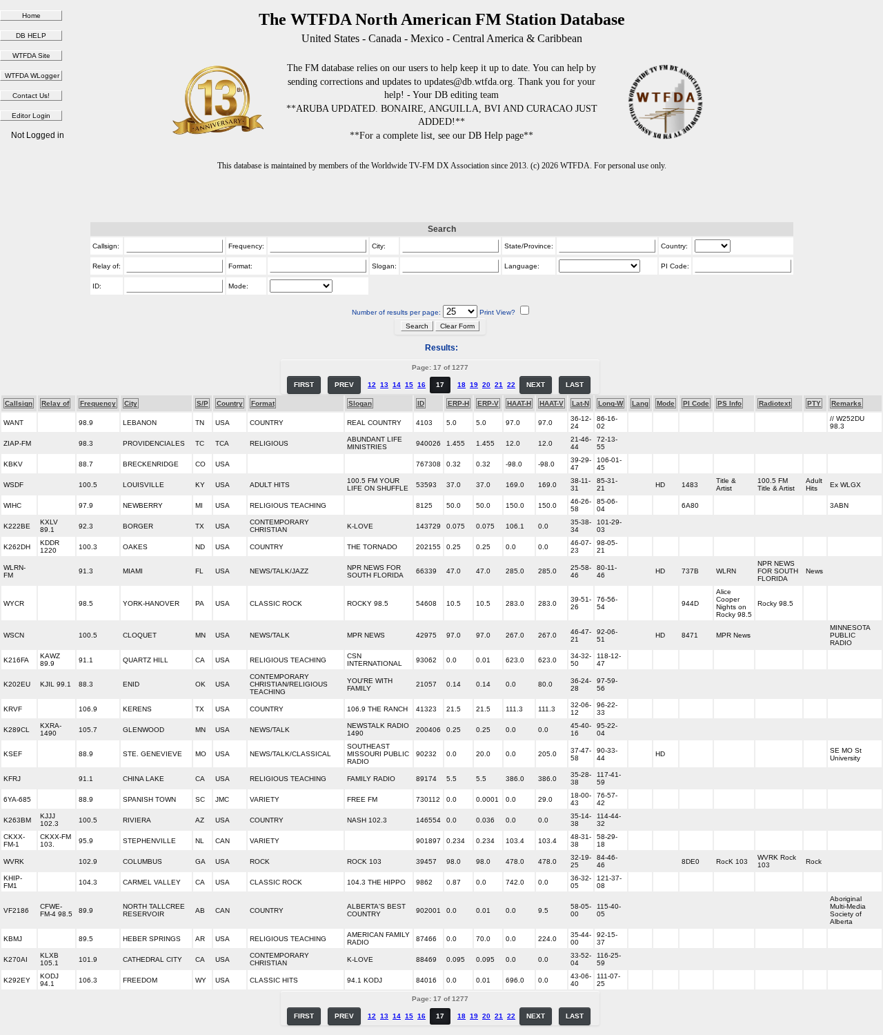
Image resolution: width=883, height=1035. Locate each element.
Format (263, 403)
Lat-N (580, 403)
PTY (814, 403)
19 (474, 384)
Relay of (55, 403)
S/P (202, 403)
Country (230, 403)
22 (511, 384)
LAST (575, 384)
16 (421, 384)
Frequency (98, 403)
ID (420, 403)
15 (409, 384)
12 (372, 384)
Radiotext (775, 403)
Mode (666, 403)
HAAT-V (551, 403)
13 (384, 384)
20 (486, 384)
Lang (640, 403)
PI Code (696, 403)
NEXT (535, 384)
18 (461, 384)
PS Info (729, 403)
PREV (344, 384)
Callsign (18, 403)
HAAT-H (519, 403)
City (130, 403)
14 (397, 384)
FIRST (304, 384)
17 (440, 384)
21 (499, 384)
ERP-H (458, 403)
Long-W (610, 403)
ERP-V (488, 403)
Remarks (846, 403)
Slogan (360, 403)
